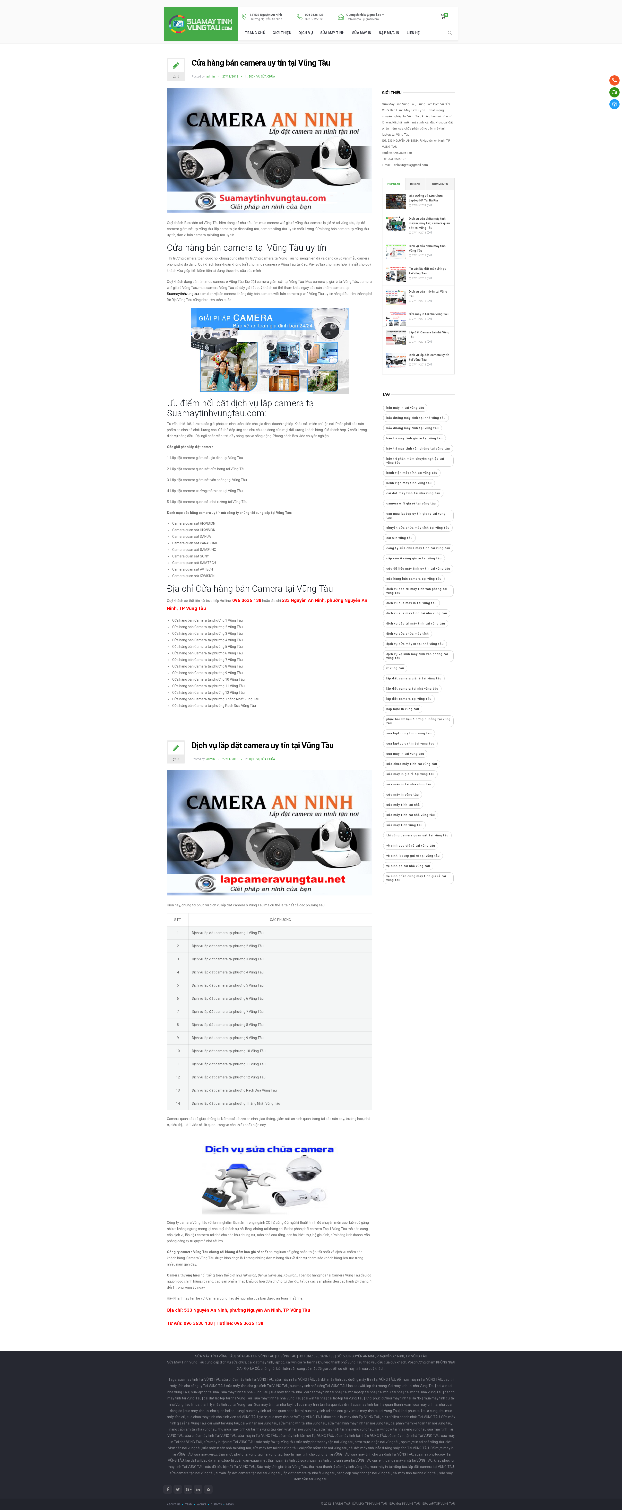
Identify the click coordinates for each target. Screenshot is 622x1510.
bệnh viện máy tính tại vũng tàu (411, 473)
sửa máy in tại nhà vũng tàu (408, 784)
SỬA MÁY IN (361, 33)
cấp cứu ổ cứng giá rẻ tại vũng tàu (414, 558)
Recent (415, 184)
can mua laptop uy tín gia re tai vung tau (416, 515)
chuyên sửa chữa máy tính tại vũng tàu (417, 527)
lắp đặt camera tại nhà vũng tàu (412, 688)
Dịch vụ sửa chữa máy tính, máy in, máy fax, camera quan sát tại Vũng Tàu (429, 223)
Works (201, 1504)
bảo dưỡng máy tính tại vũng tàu (412, 428)
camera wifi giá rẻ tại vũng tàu (411, 503)
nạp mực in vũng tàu (402, 709)
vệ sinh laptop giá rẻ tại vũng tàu (413, 856)
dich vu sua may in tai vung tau (411, 603)
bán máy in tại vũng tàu (405, 407)
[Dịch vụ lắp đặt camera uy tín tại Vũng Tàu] (269, 835)
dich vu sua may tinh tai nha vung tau (416, 613)
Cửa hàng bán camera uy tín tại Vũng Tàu (261, 63)
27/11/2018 (230, 76)
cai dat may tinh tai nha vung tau (413, 493)
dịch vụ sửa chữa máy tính (407, 633)
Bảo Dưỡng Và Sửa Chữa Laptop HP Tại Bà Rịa (426, 198)
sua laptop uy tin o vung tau (409, 733)
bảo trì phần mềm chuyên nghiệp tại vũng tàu (415, 460)
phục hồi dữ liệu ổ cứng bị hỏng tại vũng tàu (418, 721)
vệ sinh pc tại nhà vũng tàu (408, 866)
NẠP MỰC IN (389, 33)
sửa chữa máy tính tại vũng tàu (411, 764)
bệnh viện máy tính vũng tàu (409, 483)
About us (174, 1504)
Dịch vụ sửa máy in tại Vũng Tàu (428, 294)
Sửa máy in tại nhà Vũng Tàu (429, 314)
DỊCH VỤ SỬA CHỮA (262, 76)
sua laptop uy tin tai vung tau (410, 743)
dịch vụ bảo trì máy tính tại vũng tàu (415, 623)
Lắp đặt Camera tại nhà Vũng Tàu (429, 335)
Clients (216, 1504)
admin (210, 76)
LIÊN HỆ (413, 33)
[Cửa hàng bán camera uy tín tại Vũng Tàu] (269, 152)
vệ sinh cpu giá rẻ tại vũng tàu (410, 845)
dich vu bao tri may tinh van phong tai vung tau (416, 591)
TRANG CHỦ (255, 33)
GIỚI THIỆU (282, 33)
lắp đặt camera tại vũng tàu (409, 699)
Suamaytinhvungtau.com (187, 294)
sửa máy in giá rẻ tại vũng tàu (410, 774)
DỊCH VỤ (306, 33)
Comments (440, 184)
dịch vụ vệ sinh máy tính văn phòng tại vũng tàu (417, 656)
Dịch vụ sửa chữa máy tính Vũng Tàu (427, 248)
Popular (393, 184)
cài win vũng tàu (399, 538)
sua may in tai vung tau (405, 753)
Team (188, 1504)
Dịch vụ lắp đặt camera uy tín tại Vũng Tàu (263, 745)
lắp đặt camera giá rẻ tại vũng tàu (413, 678)
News (230, 1504)
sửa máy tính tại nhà (403, 805)
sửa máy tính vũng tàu (404, 825)
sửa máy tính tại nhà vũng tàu (410, 815)
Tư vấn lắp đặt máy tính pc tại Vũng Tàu (427, 271)
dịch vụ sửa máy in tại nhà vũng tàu (415, 644)
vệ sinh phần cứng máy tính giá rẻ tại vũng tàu (416, 878)
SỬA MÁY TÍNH (332, 33)
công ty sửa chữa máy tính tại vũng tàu (418, 548)
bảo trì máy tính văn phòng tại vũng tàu (418, 448)
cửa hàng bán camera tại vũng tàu (413, 579)
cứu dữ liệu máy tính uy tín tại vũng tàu (418, 568)
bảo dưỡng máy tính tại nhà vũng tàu (416, 418)
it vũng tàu (395, 668)
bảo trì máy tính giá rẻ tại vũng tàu (414, 438)
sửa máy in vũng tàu (402, 794)
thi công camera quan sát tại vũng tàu (417, 835)
